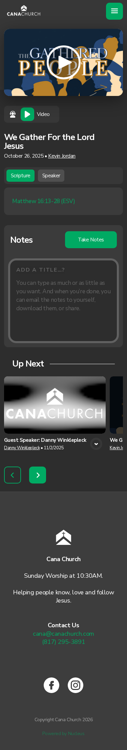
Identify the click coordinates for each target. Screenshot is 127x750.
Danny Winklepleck (22, 448)
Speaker (51, 175)
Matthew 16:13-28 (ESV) (43, 201)
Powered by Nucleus (63, 733)
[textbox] (63, 300)
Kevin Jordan (62, 156)
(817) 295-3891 (63, 642)
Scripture (20, 175)
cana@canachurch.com (63, 634)
